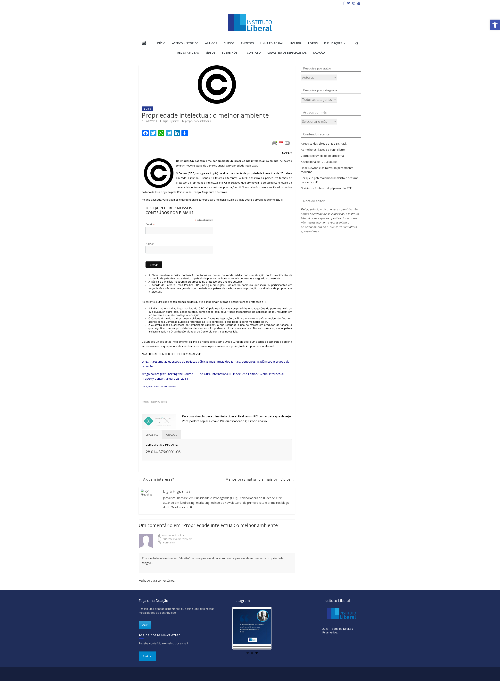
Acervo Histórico (185, 43)
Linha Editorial (271, 43)
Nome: (150, 243)
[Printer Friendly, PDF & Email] (281, 143)
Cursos (229, 43)
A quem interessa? (156, 479)
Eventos (247, 43)
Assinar (147, 656)
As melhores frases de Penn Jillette (323, 149)
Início (161, 43)
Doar (145, 624)
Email (150, 224)
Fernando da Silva (173, 535)
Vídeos (210, 52)
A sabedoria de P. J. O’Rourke (319, 162)
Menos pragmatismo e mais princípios (260, 479)
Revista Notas (188, 52)
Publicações (333, 43)
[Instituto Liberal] (144, 44)
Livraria (296, 43)
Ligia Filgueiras (171, 121)
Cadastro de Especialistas (287, 52)
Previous (227, 628)
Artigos (211, 43)
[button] (495, 25)
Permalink (169, 542)
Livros (313, 43)
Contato (254, 52)
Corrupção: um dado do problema (322, 156)
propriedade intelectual (198, 121)
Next (276, 628)
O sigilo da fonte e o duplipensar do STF (326, 188)
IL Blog (147, 108)
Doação (319, 52)
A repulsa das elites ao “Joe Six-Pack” (324, 143)
